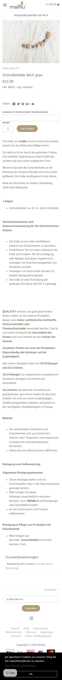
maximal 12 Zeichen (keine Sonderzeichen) (25, 112)
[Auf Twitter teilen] (18, 103)
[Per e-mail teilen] (33, 103)
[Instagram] (31, 618)
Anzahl (6, 122)
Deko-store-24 (10, 68)
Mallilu (41, 645)
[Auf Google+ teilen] (28, 103)
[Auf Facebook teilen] (14, 103)
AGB (26, 628)
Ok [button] (31, 674)
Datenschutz (40, 628)
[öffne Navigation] (4, 4)
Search (15, 628)
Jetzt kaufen (27, 128)
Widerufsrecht (13, 632)
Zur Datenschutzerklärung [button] (20, 665)
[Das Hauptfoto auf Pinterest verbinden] (22, 103)
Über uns (31, 632)
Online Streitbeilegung (38, 636)
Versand (27, 87)
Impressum (46, 632)
